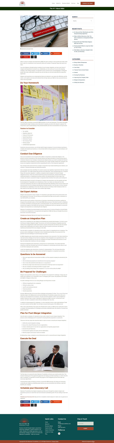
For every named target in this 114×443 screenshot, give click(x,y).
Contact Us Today (88, 3)
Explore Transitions (49, 430)
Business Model (66, 3)
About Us (58, 3)
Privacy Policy (55, 441)
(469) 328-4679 (61, 427)
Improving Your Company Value (81, 77)
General (76, 72)
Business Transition (78, 65)
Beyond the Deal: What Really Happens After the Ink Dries (83, 42)
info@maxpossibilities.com (64, 423)
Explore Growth (48, 428)
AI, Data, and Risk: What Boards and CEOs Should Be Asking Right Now (83, 33)
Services (73, 3)
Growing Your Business (79, 75)
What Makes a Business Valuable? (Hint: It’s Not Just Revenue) (83, 50)
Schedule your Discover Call (26, 215)
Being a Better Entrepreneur (80, 62)
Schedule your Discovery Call (27, 396)
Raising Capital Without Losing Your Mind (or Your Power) (83, 46)
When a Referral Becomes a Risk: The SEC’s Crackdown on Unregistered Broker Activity (83, 38)
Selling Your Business (79, 82)
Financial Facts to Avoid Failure (81, 70)
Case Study (76, 67)
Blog (78, 3)
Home (53, 3)
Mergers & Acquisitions (79, 80)
